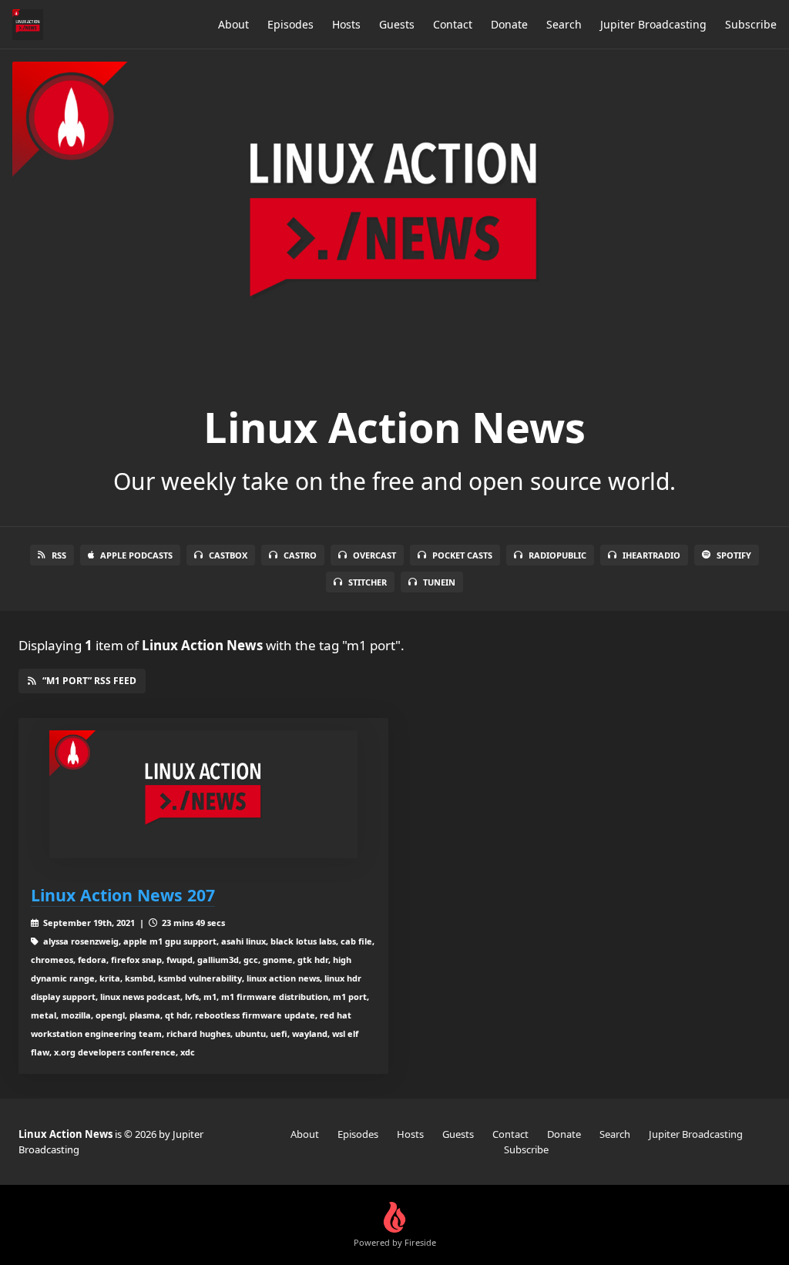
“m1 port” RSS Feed (89, 680)
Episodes (290, 24)
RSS (59, 555)
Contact (452, 24)
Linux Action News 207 (123, 895)
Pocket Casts (462, 555)
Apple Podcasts (136, 555)
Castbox (228, 555)
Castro (300, 555)
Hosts (346, 24)
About (233, 24)
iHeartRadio (651, 555)
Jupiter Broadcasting (653, 24)
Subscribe (751, 24)
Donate (509, 24)
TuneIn (439, 582)
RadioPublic (557, 555)
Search (564, 24)
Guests (397, 24)
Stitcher (367, 582)
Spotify (734, 555)
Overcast (374, 555)
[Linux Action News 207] (203, 794)
